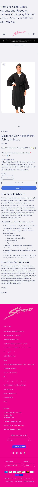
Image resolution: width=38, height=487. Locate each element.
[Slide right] (23, 127)
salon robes (29, 198)
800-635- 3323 (16, 421)
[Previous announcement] (3, 41)
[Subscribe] (28, 440)
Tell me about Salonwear (11, 340)
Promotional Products (10, 393)
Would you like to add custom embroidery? (16, 153)
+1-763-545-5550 (18, 425)
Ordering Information (10, 352)
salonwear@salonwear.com (12, 429)
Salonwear (12, 478)
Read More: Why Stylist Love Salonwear (15, 344)
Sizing (5, 360)
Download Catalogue (10, 369)
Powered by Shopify (20, 478)
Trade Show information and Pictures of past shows (19, 364)
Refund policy (29, 478)
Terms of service (18, 481)
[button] (4, 34)
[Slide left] (15, 127)
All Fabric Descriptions (10, 373)
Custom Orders (8, 398)
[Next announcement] (35, 41)
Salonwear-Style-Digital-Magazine (14, 331)
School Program (8, 389)
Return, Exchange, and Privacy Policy (15, 381)
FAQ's (5, 402)
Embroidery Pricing (9, 356)
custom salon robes (10, 283)
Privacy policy (9, 481)
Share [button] (5, 292)
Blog (5, 377)
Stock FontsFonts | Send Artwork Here (15, 385)
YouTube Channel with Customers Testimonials (17, 348)
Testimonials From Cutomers (12, 335)
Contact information (29, 481)
